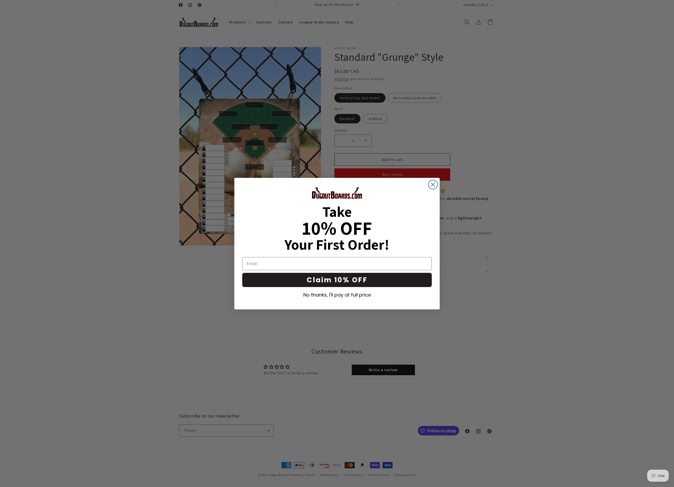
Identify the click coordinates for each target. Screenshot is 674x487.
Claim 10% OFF (337, 280)
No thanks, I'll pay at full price (337, 295)
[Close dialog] (433, 184)
